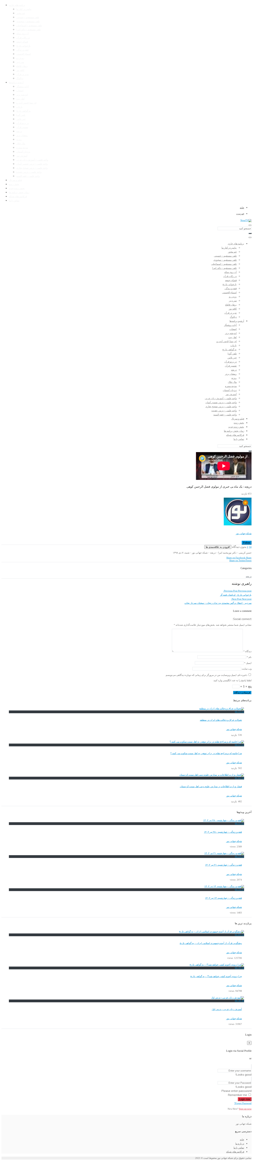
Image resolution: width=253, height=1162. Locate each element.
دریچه (19, 131)
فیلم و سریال (15, 180)
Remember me (237, 1095)
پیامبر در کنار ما (23, 9)
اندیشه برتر (22, 94)
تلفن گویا (20, 115)
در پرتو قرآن (22, 123)
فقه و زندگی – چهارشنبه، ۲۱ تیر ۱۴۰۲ (223, 865)
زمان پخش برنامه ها (19, 192)
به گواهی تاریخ (23, 111)
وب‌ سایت (247, 669)
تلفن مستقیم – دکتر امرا (28, 29)
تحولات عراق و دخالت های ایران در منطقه (221, 720)
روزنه (19, 139)
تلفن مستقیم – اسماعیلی (29, 25)
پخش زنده (14, 184)
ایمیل (248, 663)
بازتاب (19, 107)
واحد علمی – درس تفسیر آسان (32, 164)
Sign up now (245, 1109)
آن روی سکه (22, 33)
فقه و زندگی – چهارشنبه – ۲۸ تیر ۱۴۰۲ (223, 832)
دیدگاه (247, 651)
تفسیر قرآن (22, 127)
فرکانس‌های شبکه (18, 196)
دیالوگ (19, 78)
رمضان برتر (22, 135)
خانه (242, 1139)
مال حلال (20, 143)
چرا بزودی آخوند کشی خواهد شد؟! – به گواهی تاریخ (216, 976)
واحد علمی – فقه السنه (28, 176)
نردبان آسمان (23, 151)
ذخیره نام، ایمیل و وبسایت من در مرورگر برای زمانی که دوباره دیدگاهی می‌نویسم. (206, 675)
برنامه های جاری (17, 5)
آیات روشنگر (22, 86)
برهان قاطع (22, 66)
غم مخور (20, 13)
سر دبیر (20, 62)
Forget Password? (243, 1103)
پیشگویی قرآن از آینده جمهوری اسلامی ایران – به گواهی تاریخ (211, 943)
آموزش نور (21, 156)
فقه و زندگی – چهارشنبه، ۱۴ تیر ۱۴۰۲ (223, 898)
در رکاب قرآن (23, 37)
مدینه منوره (22, 147)
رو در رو (20, 58)
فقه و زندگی (22, 50)
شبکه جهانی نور (244, 533)
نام (249, 657)
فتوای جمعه (22, 42)
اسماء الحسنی (23, 54)
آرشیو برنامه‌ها (16, 82)
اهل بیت (20, 99)
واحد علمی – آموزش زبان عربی (32, 160)
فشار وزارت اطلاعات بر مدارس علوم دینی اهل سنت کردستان (211, 786)
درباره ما (239, 1143)
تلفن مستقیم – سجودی (28, 21)
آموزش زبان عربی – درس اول (227, 1009)
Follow (246, 542)
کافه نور (20, 70)
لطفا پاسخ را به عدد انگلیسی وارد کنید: (232, 680)
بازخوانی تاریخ (23, 46)
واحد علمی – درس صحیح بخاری (32, 168)
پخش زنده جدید (17, 188)
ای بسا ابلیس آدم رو (26, 103)
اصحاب (20, 90)
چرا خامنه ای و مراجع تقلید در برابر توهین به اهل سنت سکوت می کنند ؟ (206, 753)
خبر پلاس (21, 119)
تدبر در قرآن (22, 74)
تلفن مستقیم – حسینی (27, 17)
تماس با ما (14, 200)
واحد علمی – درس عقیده (28, 172)
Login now (244, 1099)
